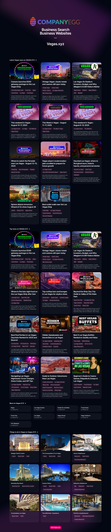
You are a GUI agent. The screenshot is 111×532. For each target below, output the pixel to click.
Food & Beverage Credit (17, 90)
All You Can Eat (88, 343)
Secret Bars (45, 343)
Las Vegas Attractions (57, 90)
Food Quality (77, 341)
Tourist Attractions (57, 213)
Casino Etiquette (78, 384)
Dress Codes (33, 387)
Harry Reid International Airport (50, 172)
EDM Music (33, 343)
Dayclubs (32, 346)
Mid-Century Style (47, 93)
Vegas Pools (25, 346)
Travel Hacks (14, 93)
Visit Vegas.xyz (55, 527)
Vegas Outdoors (78, 302)
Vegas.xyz (55, 44)
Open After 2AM (25, 297)
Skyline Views (54, 297)
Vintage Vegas (46, 87)
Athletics (84, 90)
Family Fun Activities (48, 390)
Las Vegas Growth (47, 169)
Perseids (32, 169)
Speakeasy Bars (58, 341)
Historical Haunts (89, 172)
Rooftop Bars (46, 297)
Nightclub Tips (26, 384)
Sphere (13, 210)
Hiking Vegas (58, 390)
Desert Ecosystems (47, 387)
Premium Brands (47, 213)
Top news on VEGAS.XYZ (20, 229)
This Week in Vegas (58, 128)
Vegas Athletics (92, 90)
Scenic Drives (77, 305)
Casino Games (77, 387)
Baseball (80, 93)
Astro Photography (23, 169)
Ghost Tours (88, 169)
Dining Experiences (54, 300)
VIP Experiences (24, 343)
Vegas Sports (77, 90)
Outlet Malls (45, 210)
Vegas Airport (63, 172)
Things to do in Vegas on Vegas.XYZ (24, 432)
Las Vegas (22, 93)
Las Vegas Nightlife (47, 341)
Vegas (34, 90)
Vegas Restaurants (78, 346)
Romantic (56, 346)
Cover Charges (24, 387)
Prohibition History (47, 346)
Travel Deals (30, 93)
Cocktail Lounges (64, 297)
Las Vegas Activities (59, 382)
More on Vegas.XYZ (18, 403)
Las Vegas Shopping (55, 210)
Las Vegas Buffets (78, 343)
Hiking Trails (86, 305)
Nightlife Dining (27, 300)
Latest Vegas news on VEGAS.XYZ (23, 60)
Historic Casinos (47, 90)
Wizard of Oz (20, 210)
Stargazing (14, 169)
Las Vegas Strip (15, 303)
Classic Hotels (55, 87)
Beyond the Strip (15, 172)
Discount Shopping (47, 216)
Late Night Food (15, 297)
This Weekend (32, 128)
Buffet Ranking (85, 341)
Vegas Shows (14, 131)
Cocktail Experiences (55, 343)
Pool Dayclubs (14, 343)
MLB (75, 93)
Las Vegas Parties (15, 346)
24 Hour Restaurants (16, 300)
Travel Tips (28, 90)
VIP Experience (15, 387)
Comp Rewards (88, 384)
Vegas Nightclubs (15, 390)
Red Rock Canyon (58, 387)
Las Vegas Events (15, 128)
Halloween (76, 175)
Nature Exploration (55, 384)
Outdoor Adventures (48, 382)
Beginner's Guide (87, 387)
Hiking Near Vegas (88, 302)
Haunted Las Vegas (79, 169)
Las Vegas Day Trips (89, 300)
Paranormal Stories (78, 172)
